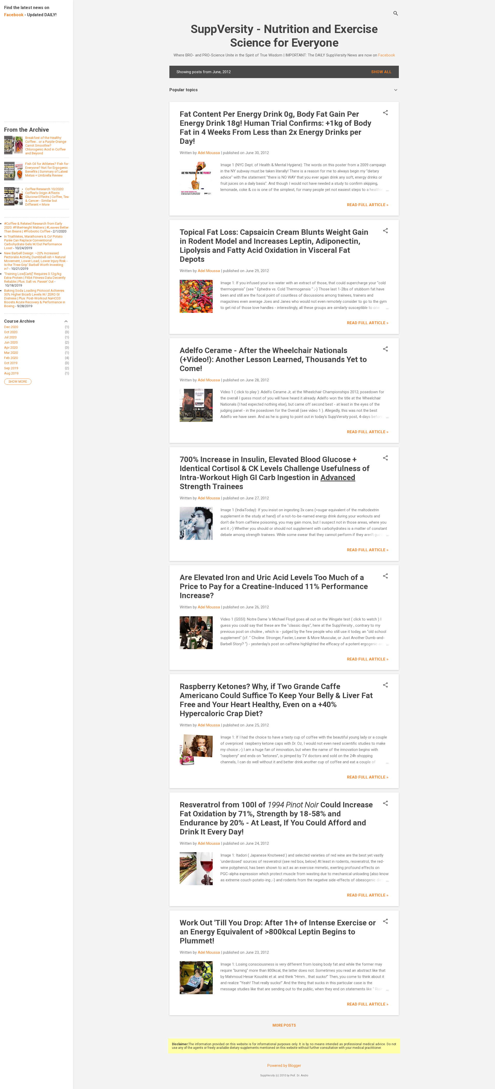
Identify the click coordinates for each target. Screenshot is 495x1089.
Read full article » (368, 205)
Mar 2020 (11, 353)
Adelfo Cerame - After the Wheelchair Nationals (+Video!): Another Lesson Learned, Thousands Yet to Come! (273, 359)
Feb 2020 (11, 358)
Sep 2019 (11, 368)
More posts (284, 1025)
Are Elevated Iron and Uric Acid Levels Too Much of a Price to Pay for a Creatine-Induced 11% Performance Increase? (274, 586)
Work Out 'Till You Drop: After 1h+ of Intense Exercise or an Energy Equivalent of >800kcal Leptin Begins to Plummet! (278, 931)
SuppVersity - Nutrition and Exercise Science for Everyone (284, 35)
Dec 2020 (11, 327)
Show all (381, 72)
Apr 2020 (11, 347)
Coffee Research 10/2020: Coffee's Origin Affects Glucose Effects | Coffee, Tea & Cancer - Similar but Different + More (47, 196)
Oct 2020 (10, 332)
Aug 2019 (11, 373)
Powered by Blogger (284, 1065)
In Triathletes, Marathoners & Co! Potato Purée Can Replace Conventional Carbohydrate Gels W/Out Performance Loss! (33, 242)
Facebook (386, 55)
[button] (385, 113)
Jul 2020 (10, 337)
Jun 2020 (11, 342)
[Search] (396, 14)
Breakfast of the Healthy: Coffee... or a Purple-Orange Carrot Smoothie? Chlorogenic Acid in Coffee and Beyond (45, 145)
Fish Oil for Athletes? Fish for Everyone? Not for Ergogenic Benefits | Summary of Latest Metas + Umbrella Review (46, 169)
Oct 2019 (10, 363)
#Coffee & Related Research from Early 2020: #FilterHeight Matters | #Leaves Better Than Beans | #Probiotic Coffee (36, 227)
